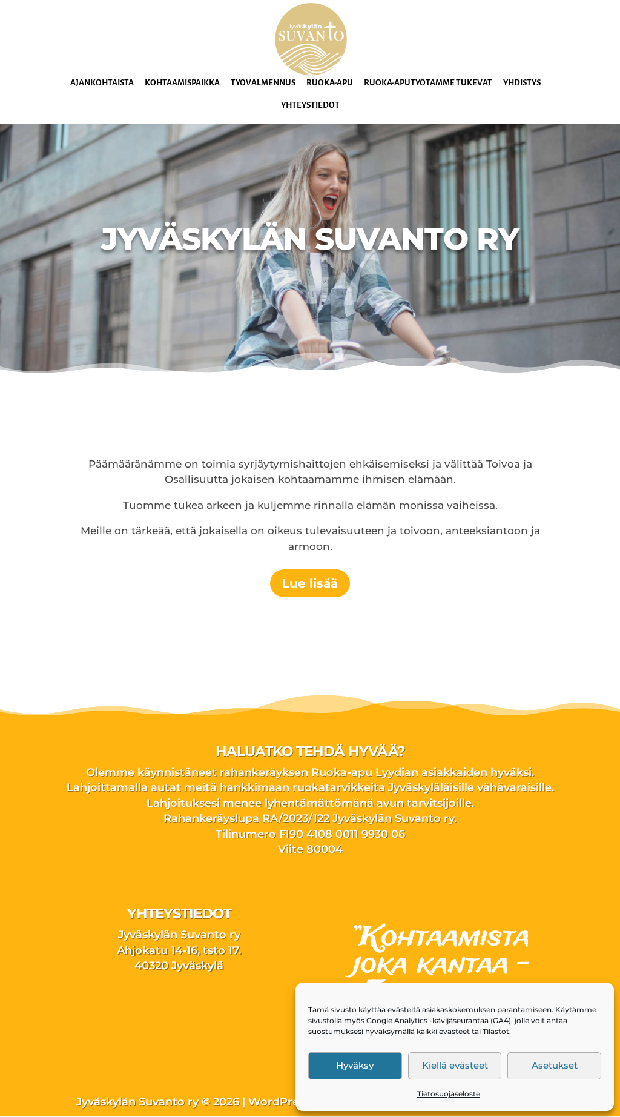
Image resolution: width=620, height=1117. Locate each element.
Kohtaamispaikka (182, 83)
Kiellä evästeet (455, 1065)
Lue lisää (310, 583)
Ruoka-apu (329, 83)
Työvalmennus (263, 83)
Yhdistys (522, 83)
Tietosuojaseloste (448, 1093)
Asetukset (555, 1065)
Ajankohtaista (102, 83)
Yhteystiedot (310, 105)
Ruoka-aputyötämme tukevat (428, 83)
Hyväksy (355, 1065)
